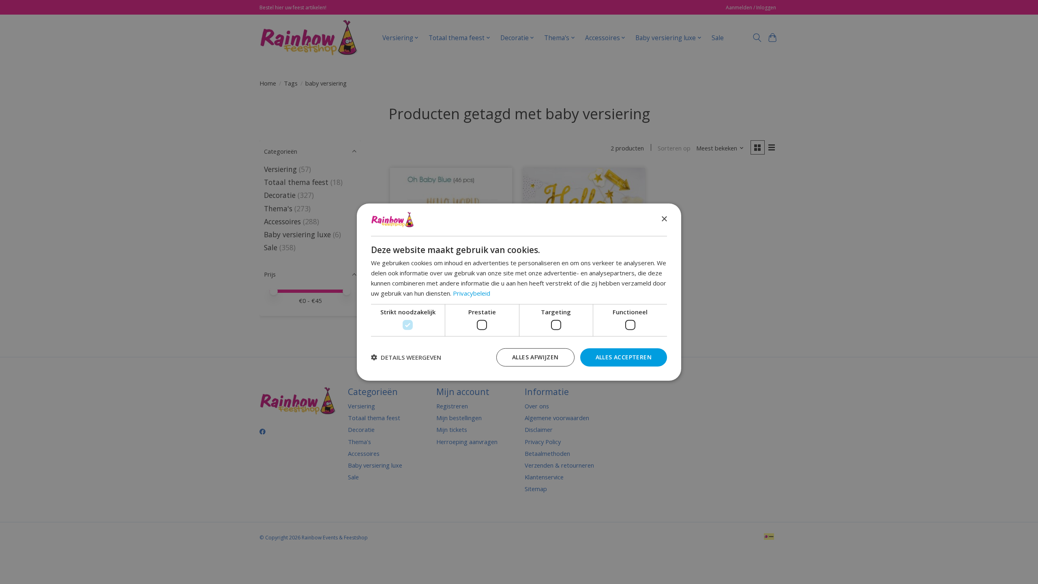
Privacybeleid (471, 293)
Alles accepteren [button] (624, 357)
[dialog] (519, 292)
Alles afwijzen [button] (535, 357)
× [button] (664, 219)
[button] (406, 357)
